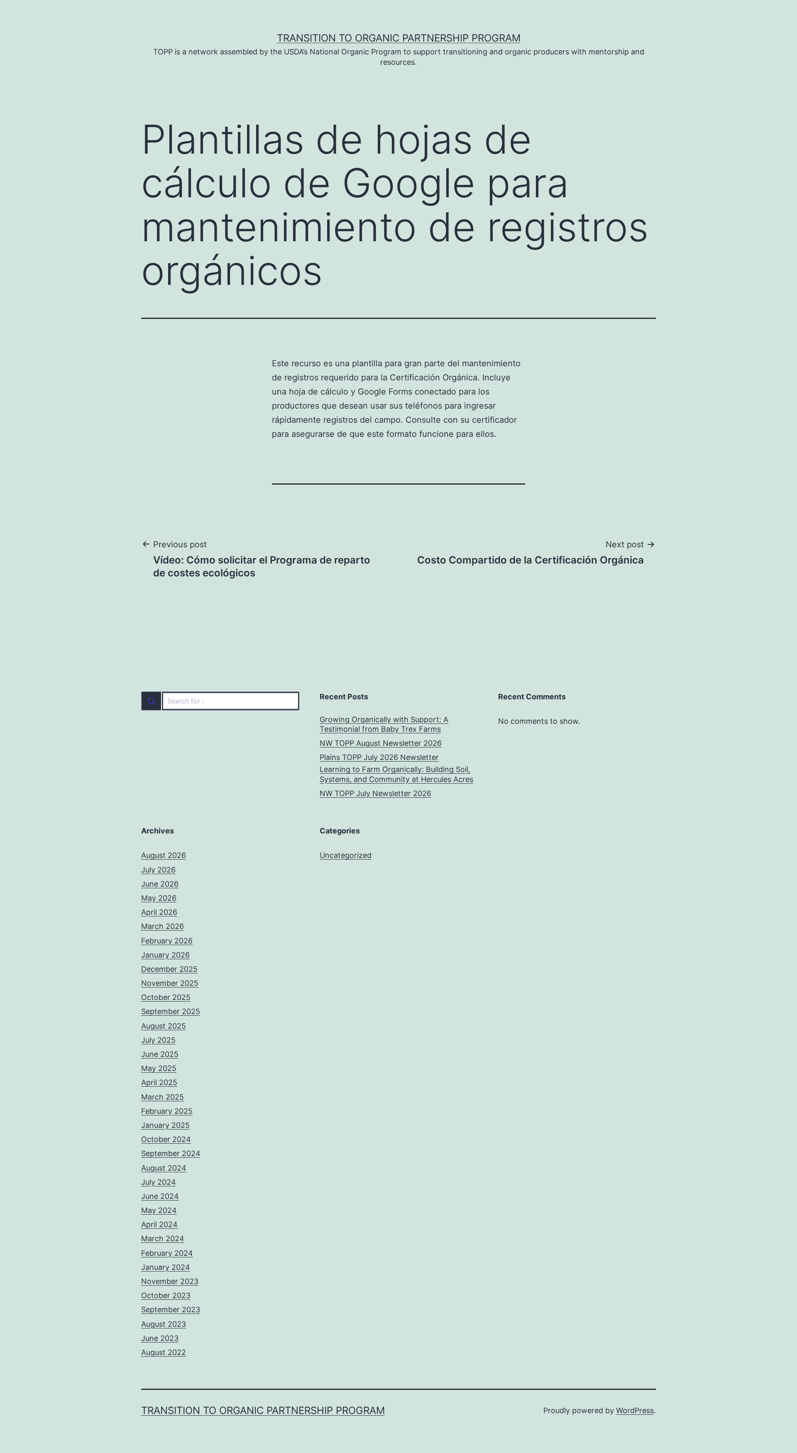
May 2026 (158, 898)
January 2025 (165, 1125)
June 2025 (159, 1054)
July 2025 (158, 1040)
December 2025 (169, 969)
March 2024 (162, 1238)
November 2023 (169, 1281)
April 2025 (159, 1082)
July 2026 (158, 869)
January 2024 (165, 1267)
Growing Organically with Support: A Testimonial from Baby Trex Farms (384, 724)
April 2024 (159, 1224)
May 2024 (159, 1210)
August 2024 (163, 1168)
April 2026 (159, 912)
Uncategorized (346, 855)
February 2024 (167, 1253)
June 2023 (159, 1338)
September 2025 (170, 1011)
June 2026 (159, 884)
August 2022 (163, 1352)
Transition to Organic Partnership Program (399, 38)
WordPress (635, 1410)
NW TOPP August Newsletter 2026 (381, 743)
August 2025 (163, 1026)
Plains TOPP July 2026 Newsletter (379, 757)
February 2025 (167, 1111)
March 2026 (162, 926)
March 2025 (162, 1097)
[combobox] (220, 701)
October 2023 (166, 1295)
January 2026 (165, 955)
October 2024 (166, 1139)
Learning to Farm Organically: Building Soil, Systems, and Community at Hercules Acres (396, 774)
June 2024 (160, 1196)
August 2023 (163, 1324)
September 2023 (170, 1309)
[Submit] (151, 701)
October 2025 (166, 997)
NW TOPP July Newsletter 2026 (375, 793)
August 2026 (163, 855)
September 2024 (170, 1153)
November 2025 (169, 983)
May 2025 (158, 1068)
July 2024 (158, 1182)
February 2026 (167, 940)
